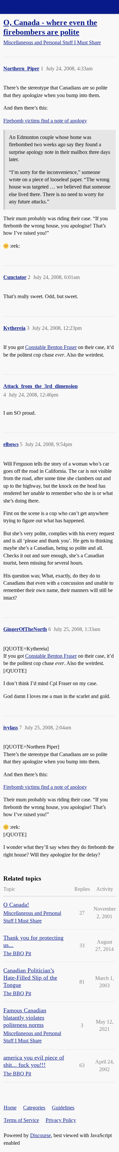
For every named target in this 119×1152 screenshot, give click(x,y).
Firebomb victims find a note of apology (45, 120)
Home (10, 1107)
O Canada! (16, 904)
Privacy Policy (61, 1120)
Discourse (40, 1135)
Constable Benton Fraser (51, 347)
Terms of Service (21, 1120)
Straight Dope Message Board (34, 7)
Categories (34, 1107)
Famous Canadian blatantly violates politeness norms (24, 1017)
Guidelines (63, 1107)
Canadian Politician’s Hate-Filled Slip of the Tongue (30, 977)
